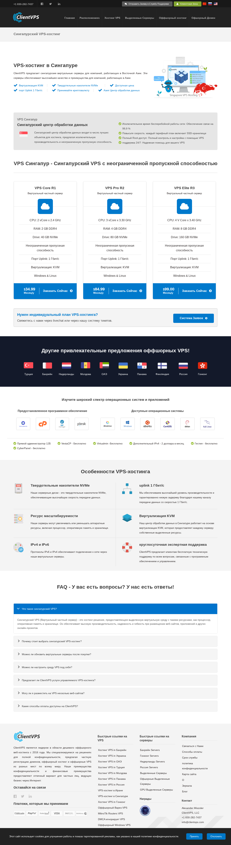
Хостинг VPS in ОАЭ (110, 761)
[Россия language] (210, 4)
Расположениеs (90, 17)
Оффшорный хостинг (173, 17)
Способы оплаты (192, 751)
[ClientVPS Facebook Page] (42, 4)
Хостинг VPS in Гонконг (111, 801)
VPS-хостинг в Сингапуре (113, 796)
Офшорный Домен (203, 17)
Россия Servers (149, 767)
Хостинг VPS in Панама (112, 778)
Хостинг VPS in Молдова (112, 773)
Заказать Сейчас (55, 291)
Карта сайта (189, 774)
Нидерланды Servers (152, 761)
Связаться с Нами (192, 746)
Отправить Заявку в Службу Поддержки (148, 3)
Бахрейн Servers (150, 750)
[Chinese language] (204, 4)
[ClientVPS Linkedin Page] (59, 4)
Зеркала (187, 785)
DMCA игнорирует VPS (111, 819)
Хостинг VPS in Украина (112, 755)
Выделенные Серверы (139, 17)
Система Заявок (191, 318)
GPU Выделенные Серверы (156, 789)
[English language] (215, 4)
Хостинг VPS (112, 17)
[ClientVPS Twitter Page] (50, 4)
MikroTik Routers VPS (110, 813)
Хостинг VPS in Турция (111, 767)
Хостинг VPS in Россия (111, 784)
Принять (194, 836)
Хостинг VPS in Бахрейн (112, 750)
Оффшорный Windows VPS (114, 825)
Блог (185, 791)
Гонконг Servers (149, 755)
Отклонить (216, 836)
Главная (69, 17)
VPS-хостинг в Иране (110, 790)
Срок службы (189, 757)
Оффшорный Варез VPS (112, 807)
